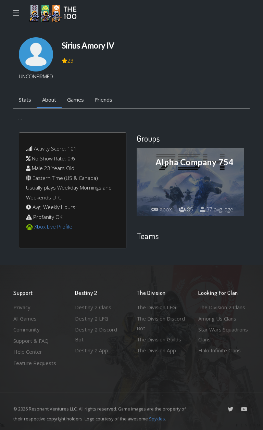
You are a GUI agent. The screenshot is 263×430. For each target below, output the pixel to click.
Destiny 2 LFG (91, 318)
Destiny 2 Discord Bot (96, 334)
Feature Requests (34, 363)
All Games (25, 318)
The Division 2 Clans (221, 307)
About (49, 99)
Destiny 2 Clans (93, 307)
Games (75, 99)
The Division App (156, 350)
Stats (25, 99)
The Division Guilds (159, 339)
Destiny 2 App (91, 350)
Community (26, 329)
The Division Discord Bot (161, 323)
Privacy (21, 307)
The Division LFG (156, 307)
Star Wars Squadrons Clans (223, 334)
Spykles (157, 419)
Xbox (165, 209)
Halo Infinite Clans (219, 350)
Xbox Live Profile (53, 226)
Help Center (27, 351)
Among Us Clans (217, 318)
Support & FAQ (31, 340)
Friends (103, 99)
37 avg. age (219, 209)
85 (189, 209)
